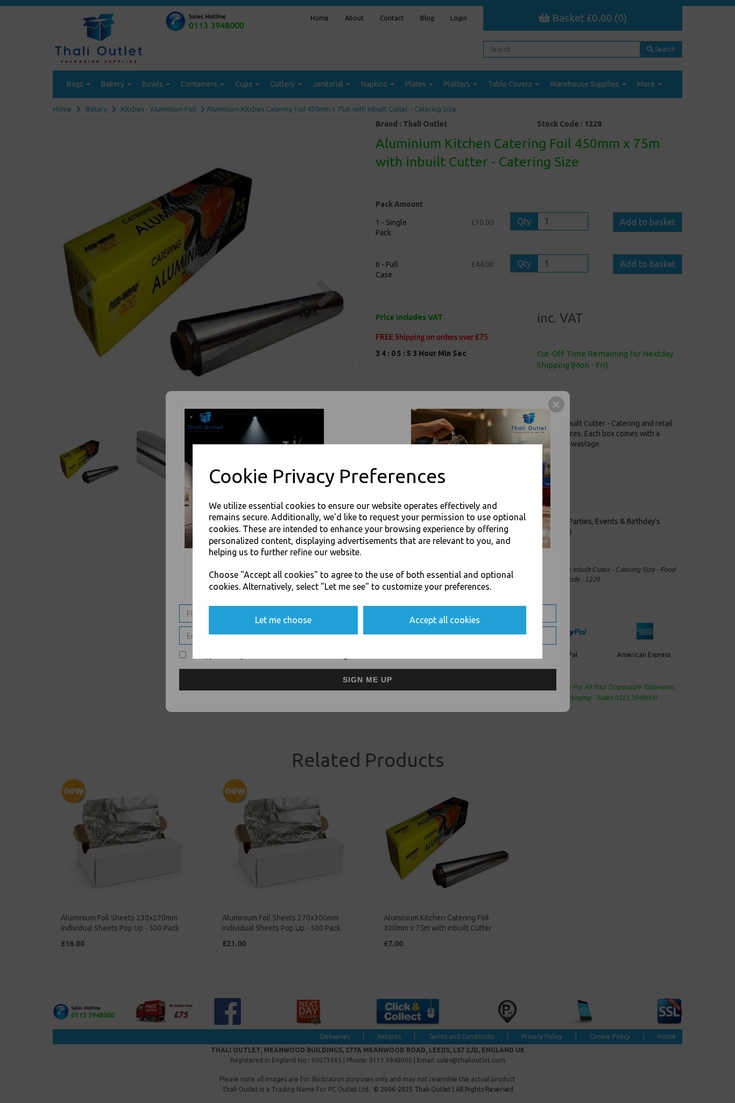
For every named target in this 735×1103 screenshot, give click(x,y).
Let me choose (283, 620)
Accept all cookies (444, 620)
